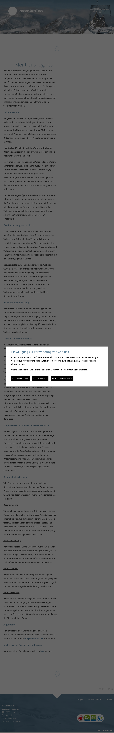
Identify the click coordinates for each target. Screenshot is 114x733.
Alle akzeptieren (20, 378)
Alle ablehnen (40, 378)
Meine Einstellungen (62, 378)
